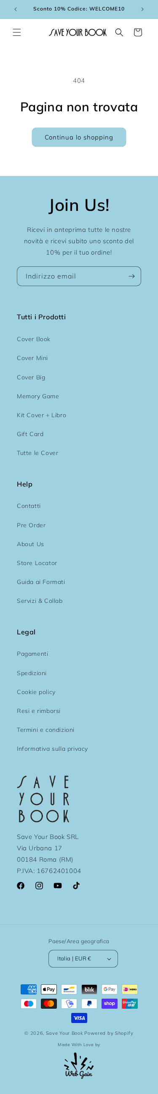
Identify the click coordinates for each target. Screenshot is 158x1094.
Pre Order (31, 525)
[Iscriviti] (131, 276)
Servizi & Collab (40, 601)
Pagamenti (32, 653)
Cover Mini (32, 358)
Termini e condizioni (46, 730)
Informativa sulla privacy (52, 748)
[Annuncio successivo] (142, 9)
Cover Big (31, 377)
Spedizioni (32, 673)
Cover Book (34, 339)
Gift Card (30, 434)
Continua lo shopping (79, 137)
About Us (30, 544)
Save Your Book (64, 1033)
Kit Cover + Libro (41, 415)
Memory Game (38, 396)
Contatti (29, 506)
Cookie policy (36, 692)
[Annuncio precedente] (15, 9)
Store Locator (37, 563)
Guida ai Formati (41, 582)
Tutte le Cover (37, 453)
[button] (17, 32)
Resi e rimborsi (39, 711)
